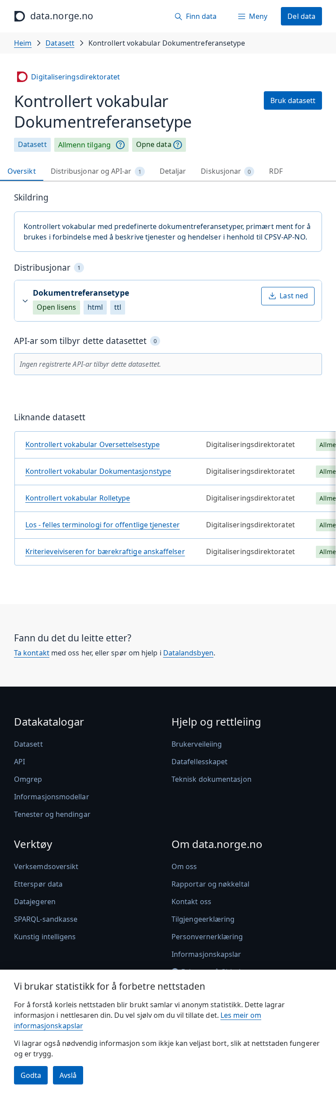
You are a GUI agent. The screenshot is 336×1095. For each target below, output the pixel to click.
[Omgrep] (120, 144)
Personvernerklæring (207, 936)
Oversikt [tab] (21, 171)
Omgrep (28, 779)
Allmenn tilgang (84, 145)
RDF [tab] (275, 171)
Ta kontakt (31, 653)
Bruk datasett (292, 100)
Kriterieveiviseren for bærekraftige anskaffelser (105, 551)
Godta (31, 1075)
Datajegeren (35, 901)
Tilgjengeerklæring (203, 919)
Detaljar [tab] (173, 171)
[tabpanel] (168, 382)
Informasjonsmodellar (51, 797)
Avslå (68, 1075)
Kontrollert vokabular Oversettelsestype (92, 444)
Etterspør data (38, 884)
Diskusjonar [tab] (226, 171)
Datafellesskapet (200, 761)
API (19, 761)
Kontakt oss (191, 901)
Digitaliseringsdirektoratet (75, 77)
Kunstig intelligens (45, 936)
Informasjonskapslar (207, 954)
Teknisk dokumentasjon (212, 779)
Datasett (60, 43)
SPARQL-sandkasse (45, 919)
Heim (23, 43)
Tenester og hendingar (52, 814)
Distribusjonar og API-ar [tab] (96, 171)
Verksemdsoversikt (46, 866)
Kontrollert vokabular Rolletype (77, 498)
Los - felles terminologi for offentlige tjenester (102, 525)
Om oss (184, 866)
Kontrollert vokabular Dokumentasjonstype (98, 471)
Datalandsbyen (188, 653)
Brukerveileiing (197, 744)
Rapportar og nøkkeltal (210, 884)
